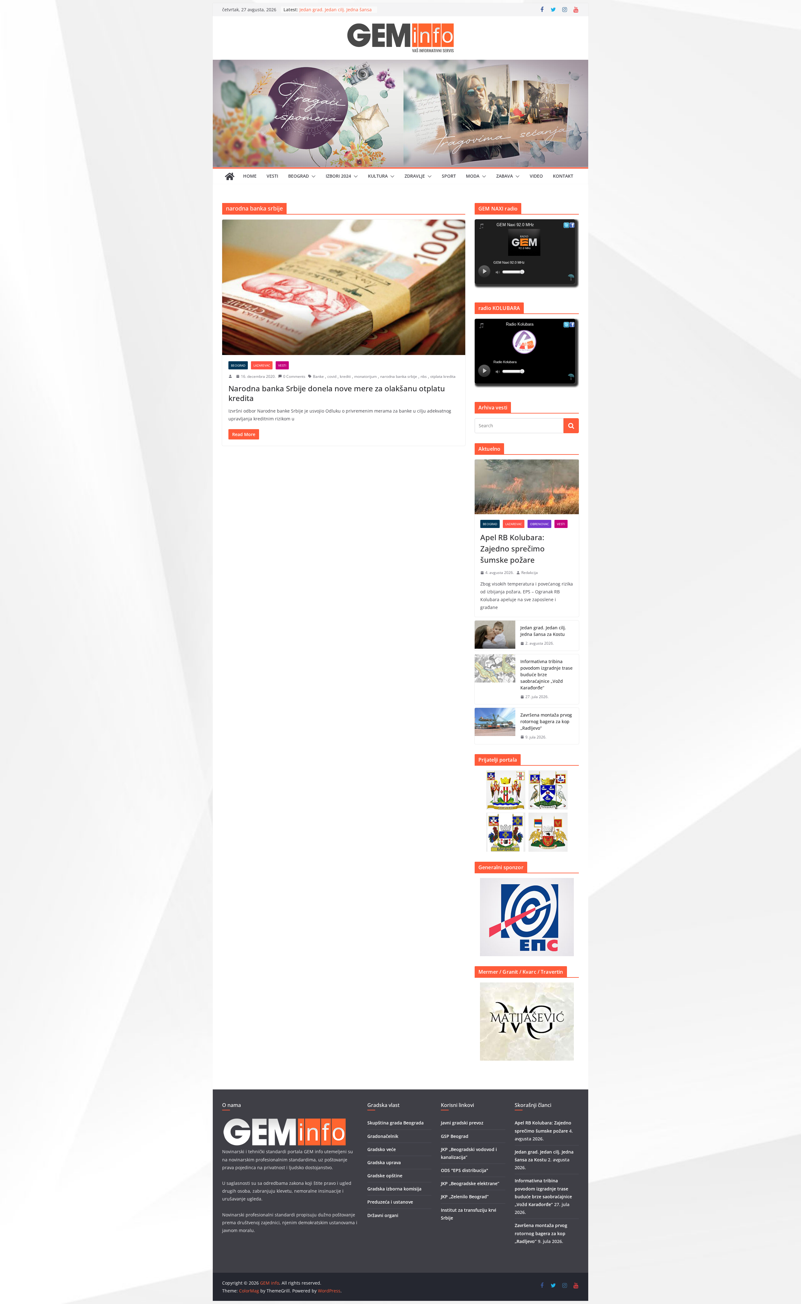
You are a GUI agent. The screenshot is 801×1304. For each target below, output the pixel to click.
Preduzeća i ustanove (390, 1202)
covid (331, 376)
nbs (424, 376)
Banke (318, 376)
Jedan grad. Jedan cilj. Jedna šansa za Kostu (543, 631)
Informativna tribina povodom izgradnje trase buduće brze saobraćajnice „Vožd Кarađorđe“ (546, 674)
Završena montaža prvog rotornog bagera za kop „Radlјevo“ (546, 721)
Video (536, 176)
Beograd (298, 176)
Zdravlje (415, 176)
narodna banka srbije (398, 376)
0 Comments (294, 376)
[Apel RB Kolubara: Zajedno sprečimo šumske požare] (527, 486)
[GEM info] (400, 64)
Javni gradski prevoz (462, 1123)
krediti (345, 376)
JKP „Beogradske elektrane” (470, 1183)
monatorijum (365, 376)
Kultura (378, 176)
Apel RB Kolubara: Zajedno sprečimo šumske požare (327, 7)
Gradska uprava (384, 1162)
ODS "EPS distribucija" (464, 1170)
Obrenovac (539, 524)
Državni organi (382, 1215)
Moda (472, 176)
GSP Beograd (454, 1136)
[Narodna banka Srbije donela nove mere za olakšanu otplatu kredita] (343, 287)
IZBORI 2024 (338, 176)
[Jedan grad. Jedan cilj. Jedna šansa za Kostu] (495, 636)
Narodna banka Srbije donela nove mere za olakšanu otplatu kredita (336, 393)
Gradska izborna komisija (394, 1189)
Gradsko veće (381, 1149)
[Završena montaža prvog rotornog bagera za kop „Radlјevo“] (495, 726)
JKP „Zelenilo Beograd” (465, 1197)
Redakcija (529, 572)
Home (250, 176)
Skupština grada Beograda (395, 1123)
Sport (449, 176)
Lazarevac (261, 365)
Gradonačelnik (382, 1136)
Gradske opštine (384, 1176)
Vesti (272, 176)
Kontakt (563, 176)
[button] (312, 176)
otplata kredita (443, 376)
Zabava (504, 176)
